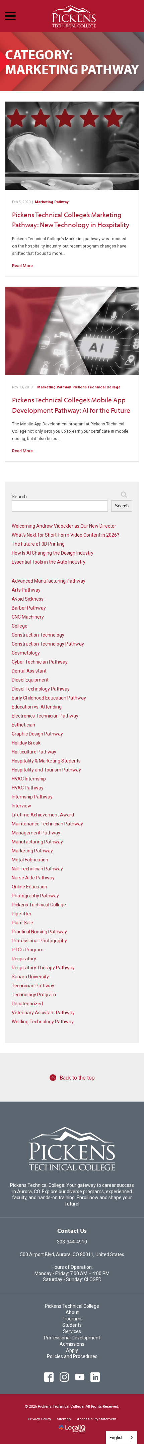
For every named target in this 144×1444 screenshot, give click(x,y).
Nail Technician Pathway (37, 868)
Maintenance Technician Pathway (47, 823)
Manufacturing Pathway (37, 841)
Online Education (29, 886)
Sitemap (64, 1419)
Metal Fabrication (30, 859)
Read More (22, 265)
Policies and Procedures (72, 1356)
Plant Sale (22, 922)
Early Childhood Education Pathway (49, 698)
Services (72, 1331)
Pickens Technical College (96, 387)
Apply (72, 1350)
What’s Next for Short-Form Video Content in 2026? (65, 535)
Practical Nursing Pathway (39, 931)
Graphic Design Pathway (37, 733)
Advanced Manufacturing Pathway (48, 581)
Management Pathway (36, 832)
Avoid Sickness (28, 599)
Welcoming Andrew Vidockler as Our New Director (64, 526)
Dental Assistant (29, 671)
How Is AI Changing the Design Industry (52, 553)
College (19, 626)
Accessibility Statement (96, 1419)
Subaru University (30, 976)
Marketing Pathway (51, 202)
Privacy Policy (39, 1419)
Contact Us (72, 1230)
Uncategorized (27, 1003)
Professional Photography (39, 940)
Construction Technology (38, 635)
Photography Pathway (35, 895)
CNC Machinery (28, 617)
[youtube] (80, 1377)
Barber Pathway (29, 608)
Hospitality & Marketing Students (46, 760)
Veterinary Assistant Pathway (43, 1012)
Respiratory (24, 958)
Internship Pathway (32, 796)
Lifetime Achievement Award (43, 814)
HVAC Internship (29, 778)
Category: (72, 61)
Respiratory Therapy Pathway (43, 967)
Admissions (72, 1344)
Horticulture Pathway (34, 751)
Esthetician (23, 724)
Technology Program (34, 994)
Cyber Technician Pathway (40, 662)
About (72, 1312)
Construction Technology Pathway (48, 644)
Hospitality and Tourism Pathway (46, 769)
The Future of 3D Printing (38, 544)
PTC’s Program (28, 949)
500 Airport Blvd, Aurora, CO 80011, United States (72, 1254)
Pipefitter (21, 913)
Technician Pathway (33, 985)
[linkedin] (95, 1377)
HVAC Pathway (28, 787)
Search (19, 496)
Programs (72, 1318)
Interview (21, 805)
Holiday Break (26, 742)
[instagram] (64, 1377)
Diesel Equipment (30, 680)
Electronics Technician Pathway (45, 716)
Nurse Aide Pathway (33, 877)
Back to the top (77, 1078)
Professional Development (72, 1337)
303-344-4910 (72, 1241)
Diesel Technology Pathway (41, 689)
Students (72, 1325)
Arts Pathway (26, 590)
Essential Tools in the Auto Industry (48, 562)
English (117, 1437)
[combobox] (121, 1437)
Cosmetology (26, 653)
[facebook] (49, 1377)
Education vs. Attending (37, 707)
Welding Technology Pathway (43, 1021)
